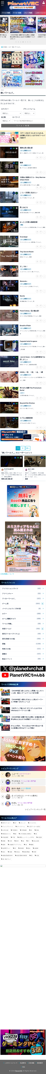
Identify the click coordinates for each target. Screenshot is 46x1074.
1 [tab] (16, 42)
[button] (19, 569)
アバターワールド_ (21, 598)
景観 (21, 644)
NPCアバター (7, 823)
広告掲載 (31, 1063)
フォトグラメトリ (8, 826)
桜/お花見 (36, 841)
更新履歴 (40, 1063)
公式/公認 (5, 830)
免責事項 (23, 1063)
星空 (17, 841)
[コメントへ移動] (12, 468)
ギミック (23, 823)
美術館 (22, 848)
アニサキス (16, 781)
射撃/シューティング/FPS (26, 837)
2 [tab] (18, 42)
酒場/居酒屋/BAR (8, 855)
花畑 (10, 852)
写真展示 (15, 830)
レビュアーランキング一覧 (35, 809)
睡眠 (32, 844)
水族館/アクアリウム (15, 844)
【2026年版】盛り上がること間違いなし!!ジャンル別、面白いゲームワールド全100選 (27, 692)
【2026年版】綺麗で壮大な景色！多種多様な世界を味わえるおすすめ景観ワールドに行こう (27, 718)
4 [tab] (23, 42)
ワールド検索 (6, 13)
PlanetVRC (18, 1071)
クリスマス (33, 823)
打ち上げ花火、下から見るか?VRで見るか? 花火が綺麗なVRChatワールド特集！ (27, 727)
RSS (23, 1067)
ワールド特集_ (21, 624)
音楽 (37, 855)
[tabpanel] (23, 29)
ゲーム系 (21, 603)
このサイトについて (11, 1063)
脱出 (29, 848)
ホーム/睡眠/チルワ (21, 619)
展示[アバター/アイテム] (21, 634)
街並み (18, 852)
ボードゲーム (21, 826)
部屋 (35, 852)
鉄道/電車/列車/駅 (22, 855)
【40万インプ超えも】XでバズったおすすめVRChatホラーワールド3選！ (26, 709)
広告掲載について (7, 574)
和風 (37, 830)
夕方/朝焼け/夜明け (25, 834)
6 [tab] (28, 42)
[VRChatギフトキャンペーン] (23, 501)
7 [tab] (30, 42)
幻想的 (40, 837)
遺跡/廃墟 (27, 852)
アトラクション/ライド (21, 588)
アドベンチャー (21, 593)
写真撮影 (24, 830)
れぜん (14, 803)
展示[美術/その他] (21, 639)
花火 (4, 852)
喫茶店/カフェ (7, 834)
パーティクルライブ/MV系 (21, 608)
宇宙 (13, 837)
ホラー (21, 613)
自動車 (36, 848)
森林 (4, 844)
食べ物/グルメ (7, 859)
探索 (4, 841)
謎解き (21, 654)
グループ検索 (28, 13)
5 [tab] (25, 42)
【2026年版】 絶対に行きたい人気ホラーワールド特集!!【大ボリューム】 (27, 701)
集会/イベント (21, 659)
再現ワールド (21, 629)
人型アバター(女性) (34, 826)
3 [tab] (21, 42)
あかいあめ (16, 788)
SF (15, 823)
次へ (28, 448)
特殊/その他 (21, 649)
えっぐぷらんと (18, 795)
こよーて (15, 774)
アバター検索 (17, 13)
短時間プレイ (6, 848)
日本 (10, 841)
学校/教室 (5, 837)
